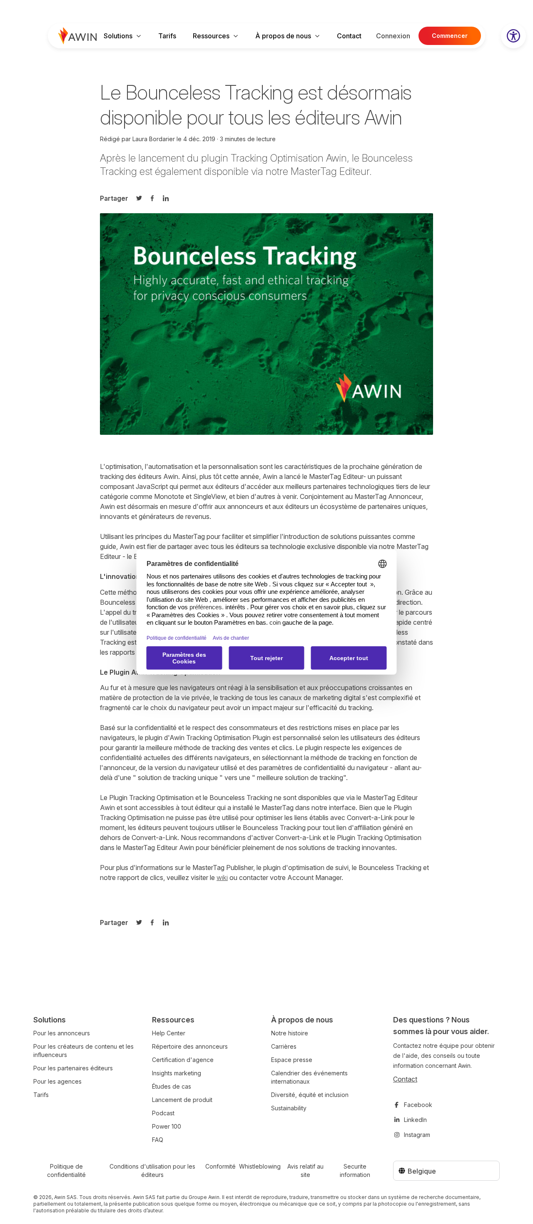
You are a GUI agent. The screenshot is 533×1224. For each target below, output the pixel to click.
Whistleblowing (260, 1166)
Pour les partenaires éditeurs (73, 1068)
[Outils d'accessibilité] (513, 35)
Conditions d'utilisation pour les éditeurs (152, 1170)
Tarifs (167, 36)
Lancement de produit (182, 1099)
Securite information (355, 1170)
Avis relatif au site (305, 1170)
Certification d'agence (183, 1059)
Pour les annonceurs (61, 1033)
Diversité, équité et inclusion (310, 1094)
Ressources (211, 36)
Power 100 (166, 1126)
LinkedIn (415, 1119)
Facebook (418, 1104)
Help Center (168, 1033)
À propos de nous (283, 36)
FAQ (157, 1139)
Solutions (118, 36)
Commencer (450, 35)
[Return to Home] (77, 35)
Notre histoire (289, 1033)
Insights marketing (176, 1073)
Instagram (417, 1134)
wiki (222, 877)
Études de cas (171, 1086)
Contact (349, 36)
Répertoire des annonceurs (190, 1046)
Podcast (163, 1113)
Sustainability (288, 1108)
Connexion (393, 36)
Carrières (283, 1046)
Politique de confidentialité (66, 1170)
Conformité (220, 1166)
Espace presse (291, 1059)
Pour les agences (57, 1081)
